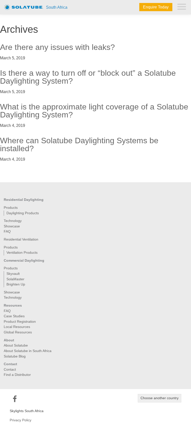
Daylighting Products (22, 213)
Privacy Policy (20, 420)
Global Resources (18, 332)
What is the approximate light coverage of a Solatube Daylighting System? (94, 110)
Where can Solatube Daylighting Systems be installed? (79, 144)
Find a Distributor (17, 375)
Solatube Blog (15, 356)
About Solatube (16, 345)
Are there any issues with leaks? (57, 47)
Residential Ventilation (21, 239)
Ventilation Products (22, 252)
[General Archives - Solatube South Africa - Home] (24, 7)
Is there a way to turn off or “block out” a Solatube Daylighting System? (88, 77)
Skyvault (13, 274)
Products (11, 208)
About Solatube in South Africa (27, 351)
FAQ (7, 231)
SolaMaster (15, 279)
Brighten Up (15, 284)
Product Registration (20, 321)
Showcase (12, 226)
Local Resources (17, 327)
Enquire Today (156, 7)
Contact (10, 369)
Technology (13, 221)
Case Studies (14, 316)
